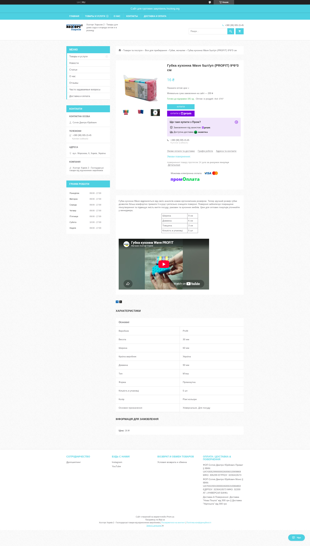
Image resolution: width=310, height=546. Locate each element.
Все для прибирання (156, 50)
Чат (299, 537)
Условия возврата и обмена (172, 462)
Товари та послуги (133, 50)
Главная (74, 16)
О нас (117, 16)
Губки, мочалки (177, 50)
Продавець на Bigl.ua (155, 520)
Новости (74, 63)
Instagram (117, 462)
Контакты (132, 16)
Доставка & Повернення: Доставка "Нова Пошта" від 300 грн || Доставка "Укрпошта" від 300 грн (222, 500)
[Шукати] (230, 31)
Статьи (73, 69)
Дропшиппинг (73, 462)
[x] (120, 302)
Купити (181, 107)
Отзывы (73, 82)
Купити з (175, 113)
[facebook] (117, 302)
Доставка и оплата (155, 16)
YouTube (116, 466)
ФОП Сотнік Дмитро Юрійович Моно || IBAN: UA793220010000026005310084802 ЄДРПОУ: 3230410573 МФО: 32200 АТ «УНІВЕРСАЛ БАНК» (223, 486)
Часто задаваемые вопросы (84, 89)
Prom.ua (170, 517)
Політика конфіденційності (198, 522)
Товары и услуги (95, 16)
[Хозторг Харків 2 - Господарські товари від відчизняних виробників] (74, 27)
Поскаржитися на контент (173, 522)
